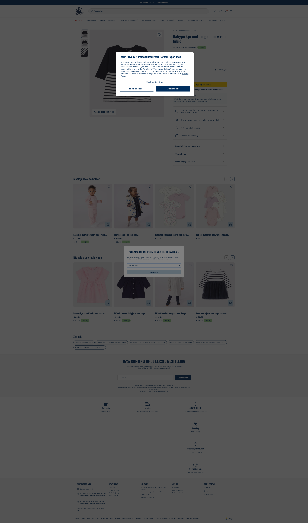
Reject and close (135, 88)
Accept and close (173, 88)
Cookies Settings (154, 82)
